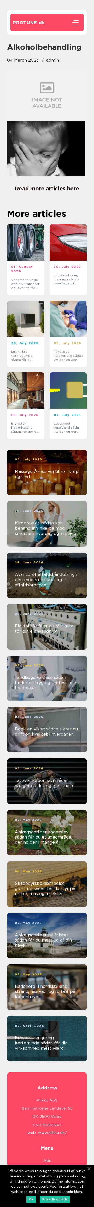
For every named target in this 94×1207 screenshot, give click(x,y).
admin (52, 60)
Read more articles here (47, 188)
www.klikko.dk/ (52, 1132)
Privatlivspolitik (55, 1199)
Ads (47, 1160)
